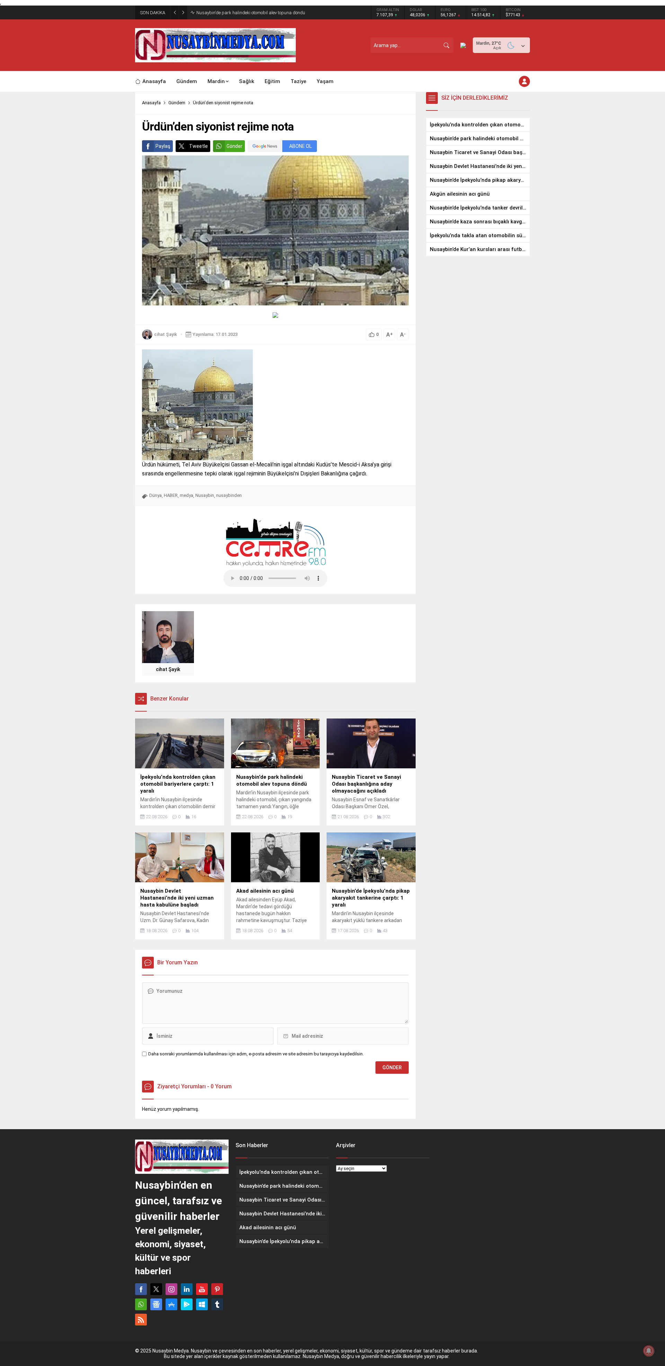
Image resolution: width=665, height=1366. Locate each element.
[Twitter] (156, 1289)
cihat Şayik (165, 334)
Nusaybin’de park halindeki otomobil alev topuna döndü (250, 12)
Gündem (176, 102)
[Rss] (141, 1319)
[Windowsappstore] (202, 1304)
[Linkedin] (187, 1289)
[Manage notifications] (648, 1350)
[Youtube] (202, 1289)
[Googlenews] (156, 1304)
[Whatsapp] (141, 1304)
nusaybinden (229, 495)
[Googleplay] (187, 1304)
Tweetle (198, 146)
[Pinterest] (217, 1289)
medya (186, 495)
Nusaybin (204, 495)
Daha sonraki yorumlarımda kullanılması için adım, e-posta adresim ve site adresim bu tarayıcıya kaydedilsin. (256, 1054)
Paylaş (163, 146)
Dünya (155, 495)
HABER (171, 495)
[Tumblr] (217, 1304)
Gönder (234, 146)
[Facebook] (141, 1289)
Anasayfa (151, 102)
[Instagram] (171, 1289)
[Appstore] (171, 1304)
